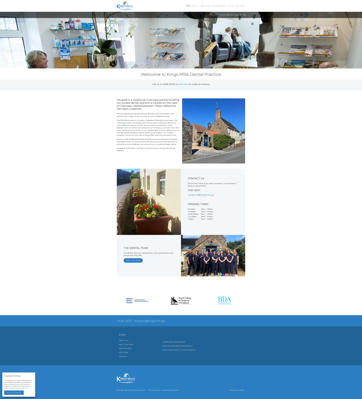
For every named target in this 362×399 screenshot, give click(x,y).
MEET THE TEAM (133, 260)
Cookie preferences (170, 390)
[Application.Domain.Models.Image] (126, 6)
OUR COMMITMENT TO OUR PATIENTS (179, 350)
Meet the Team (206, 6)
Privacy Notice (154, 390)
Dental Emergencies (219, 6)
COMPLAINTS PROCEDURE (174, 342)
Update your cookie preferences (18, 388)
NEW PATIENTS (125, 348)
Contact (231, 6)
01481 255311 (213, 15)
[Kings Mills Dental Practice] (126, 378)
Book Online (239, 6)
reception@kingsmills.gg (229, 15)
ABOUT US (123, 340)
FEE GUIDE (123, 352)
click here (183, 84)
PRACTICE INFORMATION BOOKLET (178, 346)
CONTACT (123, 356)
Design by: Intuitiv (237, 390)
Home (188, 6)
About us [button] (195, 6)
